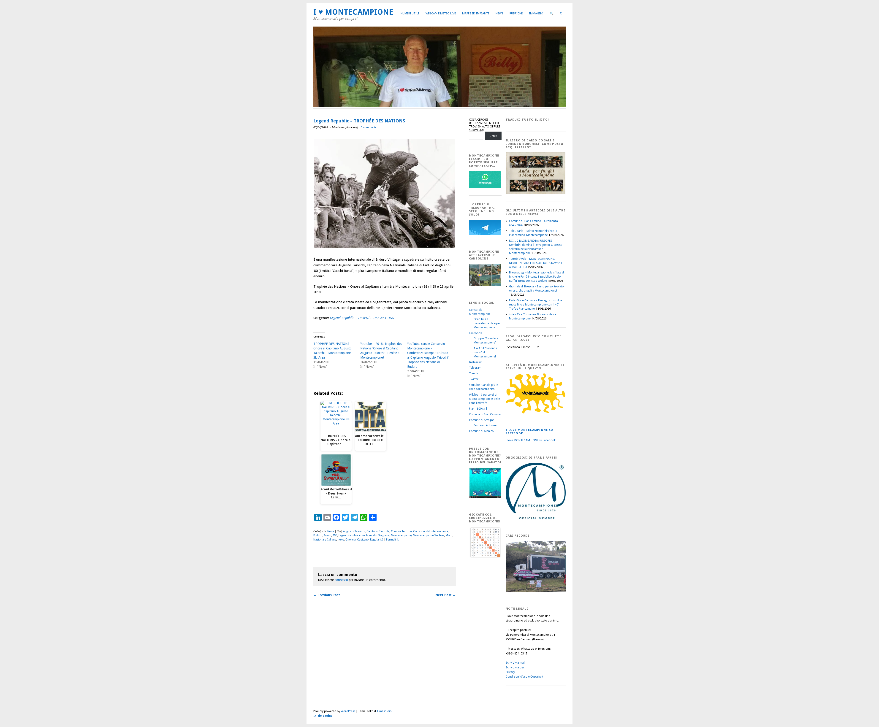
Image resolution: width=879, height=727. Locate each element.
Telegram (475, 367)
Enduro (318, 535)
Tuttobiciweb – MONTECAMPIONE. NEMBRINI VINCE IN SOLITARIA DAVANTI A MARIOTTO (536, 263)
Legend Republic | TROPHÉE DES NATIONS (362, 318)
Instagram (476, 362)
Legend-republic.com (352, 535)
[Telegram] (485, 234)
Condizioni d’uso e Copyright (524, 676)
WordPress (348, 711)
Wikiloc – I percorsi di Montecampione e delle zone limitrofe (484, 399)
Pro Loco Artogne (485, 425)
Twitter (473, 379)
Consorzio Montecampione (430, 531)
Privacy (510, 672)
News (499, 13)
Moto (449, 535)
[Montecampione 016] (551, 591)
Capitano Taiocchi (378, 531)
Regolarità (376, 539)
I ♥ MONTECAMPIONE (353, 12)
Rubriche (516, 13)
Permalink (392, 539)
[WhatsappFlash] (485, 187)
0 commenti (368, 127)
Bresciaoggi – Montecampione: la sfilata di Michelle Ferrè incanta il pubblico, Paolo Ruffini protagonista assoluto (536, 276)
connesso (341, 580)
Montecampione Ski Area (428, 535)
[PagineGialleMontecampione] (535, 412)
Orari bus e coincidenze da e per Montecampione (487, 323)
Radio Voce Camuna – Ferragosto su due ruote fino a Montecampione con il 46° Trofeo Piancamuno (535, 304)
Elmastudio (384, 711)
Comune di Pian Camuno (485, 414)
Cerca (493, 136)
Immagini (536, 13)
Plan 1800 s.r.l (478, 408)
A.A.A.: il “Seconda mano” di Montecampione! (485, 352)
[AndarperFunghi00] (535, 193)
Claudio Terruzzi (401, 531)
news (341, 539)
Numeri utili (410, 13)
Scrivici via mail (515, 662)
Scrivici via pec (515, 667)
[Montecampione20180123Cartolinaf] (485, 285)
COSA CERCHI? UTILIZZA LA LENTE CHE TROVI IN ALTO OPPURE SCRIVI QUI (484, 125)
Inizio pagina (323, 715)
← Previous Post (326, 595)
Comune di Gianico (481, 431)
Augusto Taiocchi (354, 531)
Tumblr (473, 373)
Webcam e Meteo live (441, 13)
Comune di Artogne (481, 420)
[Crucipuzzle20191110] (485, 557)
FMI (335, 535)
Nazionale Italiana (324, 539)
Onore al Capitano (357, 539)
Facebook (475, 333)
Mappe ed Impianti (475, 13)
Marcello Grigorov (378, 535)
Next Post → (445, 595)
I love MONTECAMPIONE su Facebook (531, 440)
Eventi (327, 535)
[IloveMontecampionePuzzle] (485, 497)
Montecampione (401, 535)
